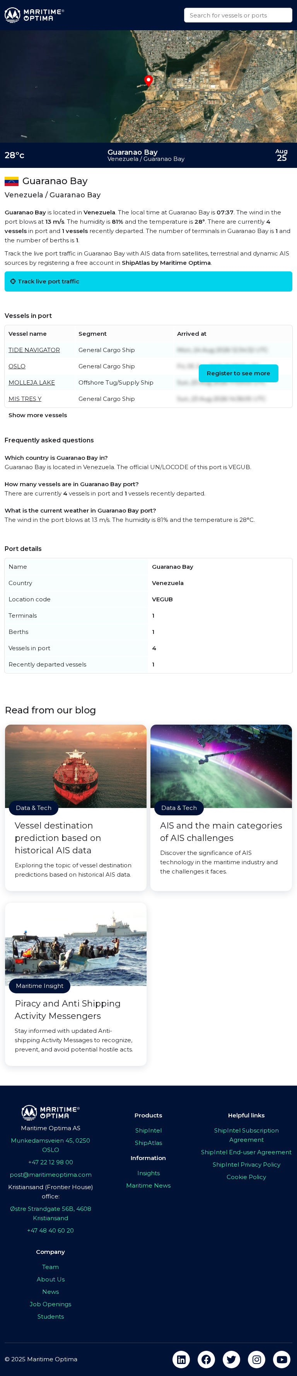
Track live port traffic (48, 281)
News (50, 1291)
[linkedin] (181, 1359)
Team (50, 1267)
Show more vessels (38, 415)
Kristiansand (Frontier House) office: (50, 1191)
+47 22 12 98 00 (50, 1162)
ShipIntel (148, 1130)
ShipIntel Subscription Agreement (246, 1135)
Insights (148, 1173)
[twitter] (231, 1359)
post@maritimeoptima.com (51, 1174)
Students (51, 1316)
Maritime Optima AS (50, 1128)
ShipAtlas (148, 1142)
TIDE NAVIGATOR (34, 350)
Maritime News (148, 1185)
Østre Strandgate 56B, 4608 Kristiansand (50, 1213)
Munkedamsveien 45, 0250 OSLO (50, 1145)
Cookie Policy (246, 1177)
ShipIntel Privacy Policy (246, 1164)
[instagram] (256, 1359)
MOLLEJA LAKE (32, 382)
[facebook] (206, 1359)
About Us (51, 1279)
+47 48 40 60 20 (50, 1230)
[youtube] (281, 1359)
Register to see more (238, 373)
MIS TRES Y (25, 398)
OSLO (17, 366)
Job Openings (50, 1304)
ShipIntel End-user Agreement (246, 1152)
